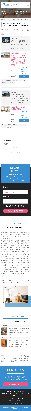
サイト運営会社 (11, 403)
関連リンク (11, 398)
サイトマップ (19, 398)
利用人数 (6, 196)
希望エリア (7, 187)
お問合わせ (20, 403)
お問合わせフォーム (15, 384)
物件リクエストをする (15, 211)
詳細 (24, 76)
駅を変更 (15, 147)
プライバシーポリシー (15, 400)
